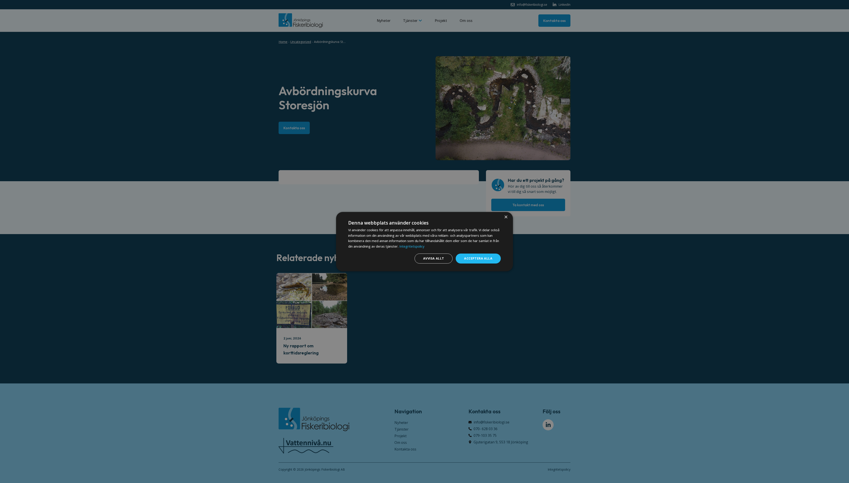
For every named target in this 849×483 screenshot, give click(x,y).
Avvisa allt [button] (433, 258)
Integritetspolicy (411, 246)
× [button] (505, 217)
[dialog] (424, 241)
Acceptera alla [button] (478, 258)
